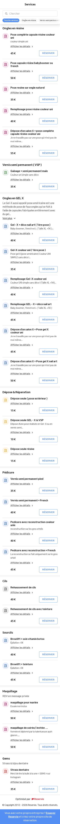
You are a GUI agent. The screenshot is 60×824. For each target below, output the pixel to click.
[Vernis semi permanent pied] (5, 480)
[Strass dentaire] (5, 771)
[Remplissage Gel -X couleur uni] (5, 280)
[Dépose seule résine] (5, 450)
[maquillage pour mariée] (5, 704)
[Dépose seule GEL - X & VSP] (5, 422)
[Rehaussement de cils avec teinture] (5, 611)
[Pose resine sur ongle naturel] (5, 89)
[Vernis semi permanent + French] (5, 502)
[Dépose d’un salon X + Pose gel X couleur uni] (5, 331)
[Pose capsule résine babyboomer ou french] (5, 64)
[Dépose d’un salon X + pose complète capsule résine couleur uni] (5, 132)
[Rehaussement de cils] (5, 589)
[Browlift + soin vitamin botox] (5, 640)
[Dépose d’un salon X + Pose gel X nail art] (5, 363)
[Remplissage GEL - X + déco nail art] (5, 306)
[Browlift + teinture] (5, 666)
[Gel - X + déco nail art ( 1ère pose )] (5, 226)
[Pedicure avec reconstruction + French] (5, 552)
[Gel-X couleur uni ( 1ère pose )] (5, 252)
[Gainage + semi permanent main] (5, 172)
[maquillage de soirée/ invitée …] (5, 729)
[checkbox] (10, 20)
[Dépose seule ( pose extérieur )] (5, 400)
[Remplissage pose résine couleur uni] (5, 111)
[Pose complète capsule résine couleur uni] (5, 36)
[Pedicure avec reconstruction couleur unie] (5, 523)
